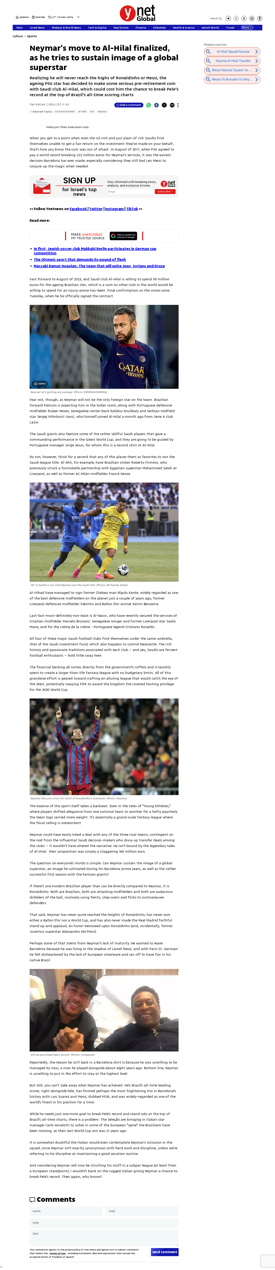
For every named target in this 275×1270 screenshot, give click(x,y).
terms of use (58, 1253)
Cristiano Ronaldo (65, 111)
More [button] (245, 27)
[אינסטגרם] (251, 18)
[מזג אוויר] (50, 18)
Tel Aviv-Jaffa (65, 17)
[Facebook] (156, 105)
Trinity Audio (67, 127)
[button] (78, 17)
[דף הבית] (137, 20)
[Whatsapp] (148, 105)
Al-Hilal (82, 111)
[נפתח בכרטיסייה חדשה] (228, 18)
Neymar (102, 111)
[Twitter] (164, 105)
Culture (18, 36)
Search (214, 18)
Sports (32, 36)
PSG (92, 111)
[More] (178, 105)
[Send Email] (172, 105)
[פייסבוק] (244, 18)
